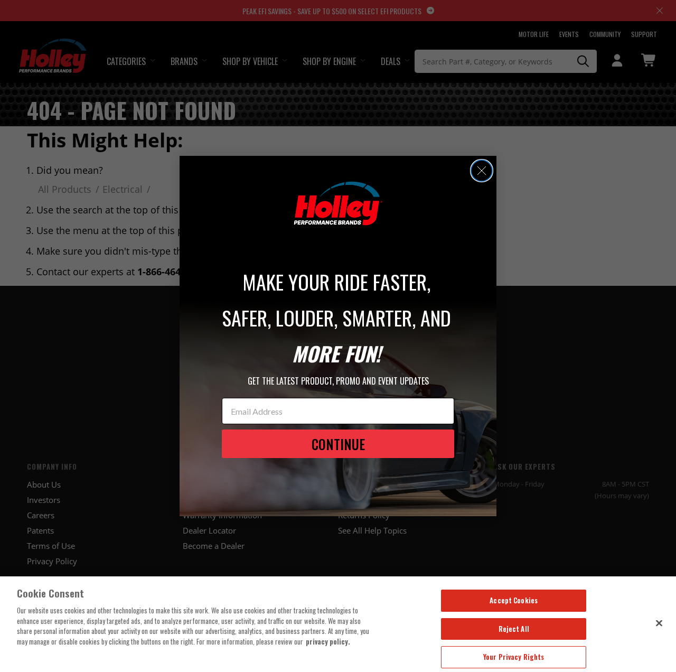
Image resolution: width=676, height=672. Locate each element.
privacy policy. (328, 641)
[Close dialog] (481, 170)
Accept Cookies (514, 600)
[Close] (659, 622)
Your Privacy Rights (513, 656)
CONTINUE (338, 444)
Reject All (514, 628)
